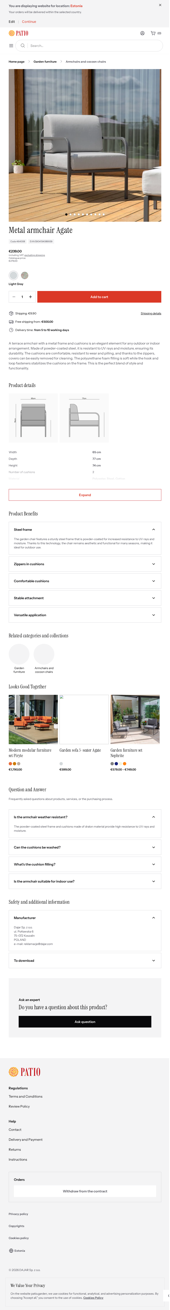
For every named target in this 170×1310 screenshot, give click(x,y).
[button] (85, 529)
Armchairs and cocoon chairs (86, 61)
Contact (15, 1129)
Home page (16, 61)
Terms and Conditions (25, 1096)
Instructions (18, 1159)
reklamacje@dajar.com (38, 944)
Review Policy (19, 1106)
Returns (15, 1149)
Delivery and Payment (25, 1139)
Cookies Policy (93, 1298)
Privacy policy (18, 1214)
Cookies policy (19, 1238)
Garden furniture (45, 61)
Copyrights (16, 1226)
